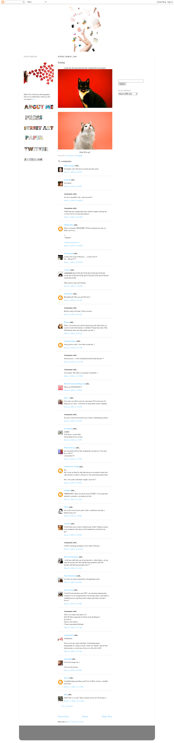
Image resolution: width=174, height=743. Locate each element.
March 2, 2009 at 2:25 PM (73, 440)
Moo (33, 99)
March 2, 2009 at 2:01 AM (73, 300)
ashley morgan (69, 165)
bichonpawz (68, 293)
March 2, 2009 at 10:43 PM (73, 549)
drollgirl (67, 490)
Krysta (66, 678)
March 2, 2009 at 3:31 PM (73, 459)
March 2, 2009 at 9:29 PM (73, 535)
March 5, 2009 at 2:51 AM (73, 627)
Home (85, 716)
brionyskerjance (70, 341)
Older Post (107, 716)
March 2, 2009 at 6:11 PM (73, 499)
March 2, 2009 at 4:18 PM (73, 483)
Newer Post (63, 716)
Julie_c (66, 398)
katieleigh (67, 659)
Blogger (99, 736)
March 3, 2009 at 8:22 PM (73, 582)
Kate (66, 694)
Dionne (66, 322)
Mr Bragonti (68, 253)
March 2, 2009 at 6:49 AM (73, 314)
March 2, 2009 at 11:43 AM (73, 362)
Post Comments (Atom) (75, 722)
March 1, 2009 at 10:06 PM (73, 200)
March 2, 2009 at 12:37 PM (73, 376)
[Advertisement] (131, 112)
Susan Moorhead (70, 575)
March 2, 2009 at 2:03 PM (73, 421)
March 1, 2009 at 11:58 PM (73, 286)
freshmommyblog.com (72, 242)
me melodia (68, 428)
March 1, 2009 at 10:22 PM (73, 217)
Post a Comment (67, 706)
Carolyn (67, 270)
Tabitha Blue (68, 225)
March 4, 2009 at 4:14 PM (73, 604)
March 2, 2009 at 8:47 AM (73, 347)
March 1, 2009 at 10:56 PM (73, 262)
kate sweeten (68, 590)
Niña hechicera (69, 447)
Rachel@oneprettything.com (74, 383)
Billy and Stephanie (71, 557)
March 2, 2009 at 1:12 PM (73, 407)
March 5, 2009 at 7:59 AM (73, 651)
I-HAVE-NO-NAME (71, 466)
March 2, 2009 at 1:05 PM (73, 390)
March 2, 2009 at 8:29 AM (73, 333)
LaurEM (67, 523)
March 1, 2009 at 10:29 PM (73, 245)
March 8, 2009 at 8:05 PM (73, 670)
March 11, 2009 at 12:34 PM (73, 687)
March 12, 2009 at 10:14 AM (74, 701)
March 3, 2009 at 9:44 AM (73, 568)
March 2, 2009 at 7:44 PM (73, 516)
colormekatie (69, 635)
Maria (66, 507)
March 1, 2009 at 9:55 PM (73, 186)
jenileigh (67, 179)
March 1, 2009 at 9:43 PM (73, 172)
